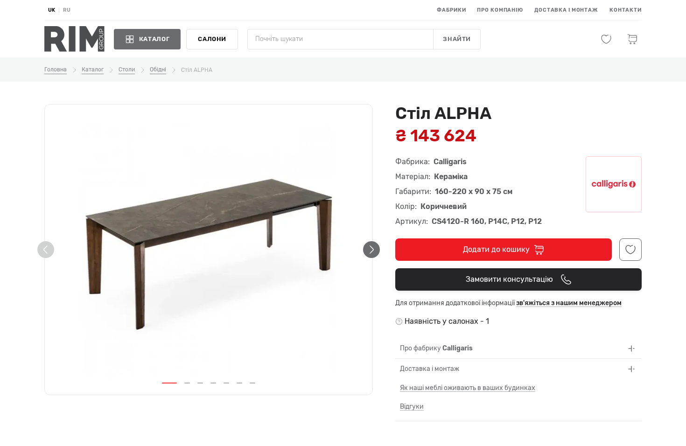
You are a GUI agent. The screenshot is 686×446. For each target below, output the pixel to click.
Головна (55, 69)
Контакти (625, 10)
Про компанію (500, 10)
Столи (127, 69)
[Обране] (606, 39)
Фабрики (451, 10)
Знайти (457, 38)
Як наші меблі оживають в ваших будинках (467, 388)
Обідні (158, 69)
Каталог (93, 69)
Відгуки (412, 407)
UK (51, 10)
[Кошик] (632, 39)
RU (66, 10)
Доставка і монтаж (566, 10)
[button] (371, 249)
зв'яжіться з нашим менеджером (569, 303)
